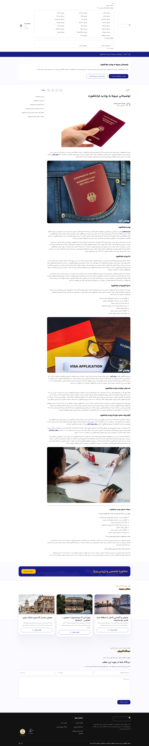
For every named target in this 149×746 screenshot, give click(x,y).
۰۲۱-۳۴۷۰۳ (27, 24)
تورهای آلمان (83, 46)
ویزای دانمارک (83, 22)
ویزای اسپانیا (60, 16)
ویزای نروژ (84, 26)
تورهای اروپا (109, 38)
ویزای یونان (106, 16)
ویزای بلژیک (60, 22)
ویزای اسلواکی (59, 29)
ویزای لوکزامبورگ (82, 32)
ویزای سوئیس (105, 19)
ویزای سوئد (83, 29)
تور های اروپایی (78, 727)
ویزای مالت (83, 35)
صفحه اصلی (109, 5)
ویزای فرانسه (83, 13)
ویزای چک (84, 19)
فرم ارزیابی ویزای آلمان (97, 76)
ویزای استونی (106, 29)
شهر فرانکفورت (126, 231)
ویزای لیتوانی (106, 32)
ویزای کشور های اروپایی (106, 8)
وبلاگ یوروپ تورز (62, 727)
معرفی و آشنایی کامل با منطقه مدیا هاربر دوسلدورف (112, 619)
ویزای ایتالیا (60, 13)
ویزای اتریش (106, 22)
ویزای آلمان (106, 13)
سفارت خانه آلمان (53, 430)
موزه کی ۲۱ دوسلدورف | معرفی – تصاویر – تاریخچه (76, 619)
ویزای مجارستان (59, 19)
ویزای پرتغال (106, 26)
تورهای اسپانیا (105, 46)
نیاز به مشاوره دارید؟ (118, 76)
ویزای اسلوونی (105, 35)
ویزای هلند (83, 16)
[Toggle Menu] (112, 3)
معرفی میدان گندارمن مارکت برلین (37, 617)
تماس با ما (110, 48)
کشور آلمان (55, 155)
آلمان (125, 54)
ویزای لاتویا (61, 32)
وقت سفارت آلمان (92, 424)
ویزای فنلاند (60, 26)
